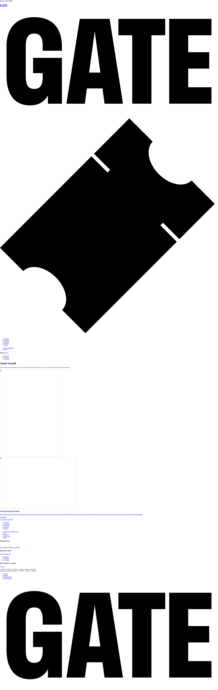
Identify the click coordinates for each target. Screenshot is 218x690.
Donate (5, 349)
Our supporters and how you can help (10, 547)
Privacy (5, 574)
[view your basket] (109, 336)
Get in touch (3, 519)
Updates (5, 345)
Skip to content (4, 1)
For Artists (6, 340)
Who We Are (6, 536)
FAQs (5, 537)
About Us (6, 342)
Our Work (6, 339)
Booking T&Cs (7, 577)
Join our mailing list (8, 348)
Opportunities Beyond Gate (10, 531)
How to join (3, 517)
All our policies (7, 578)
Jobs (4, 533)
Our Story (6, 534)
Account (2, 566)
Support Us (6, 343)
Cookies (5, 575)
